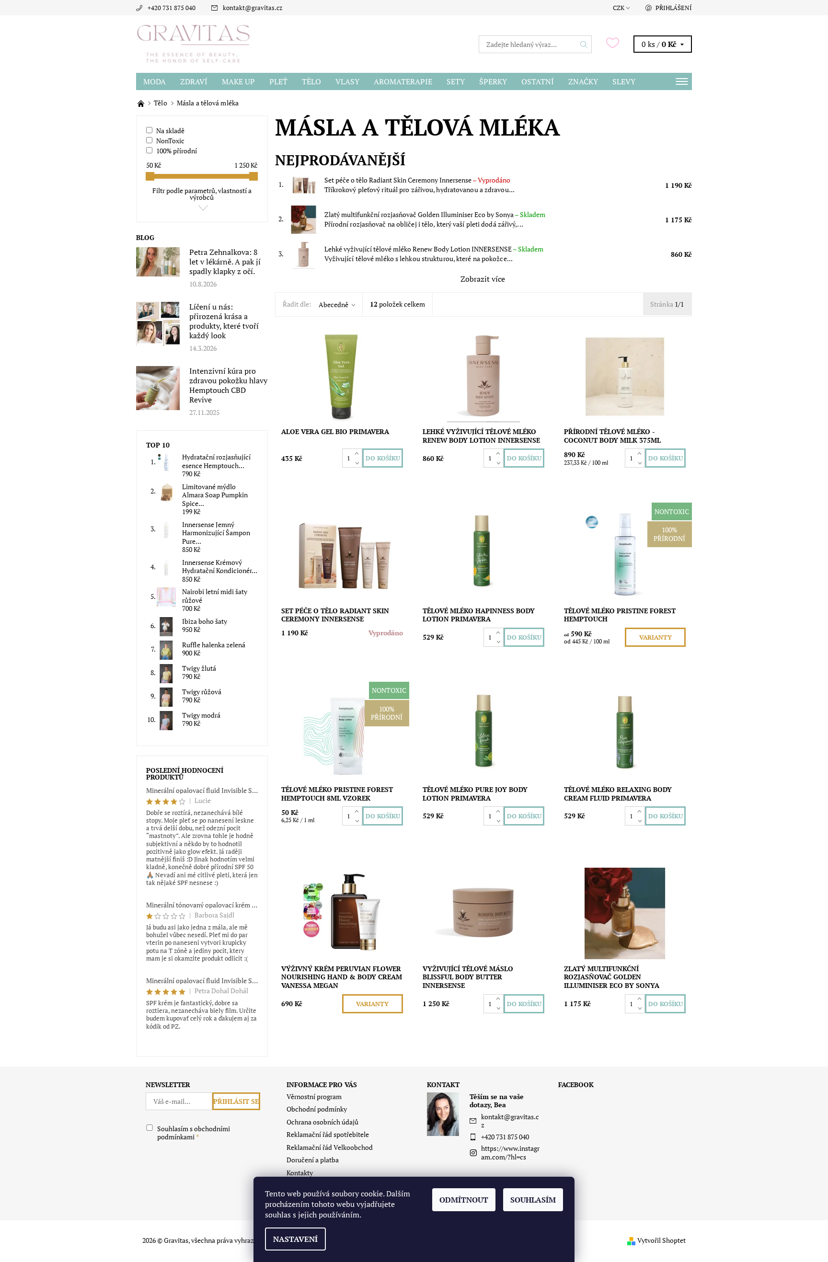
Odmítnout (463, 1199)
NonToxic (170, 140)
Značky (583, 81)
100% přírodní (176, 150)
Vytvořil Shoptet (661, 1240)
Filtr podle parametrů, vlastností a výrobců (202, 194)
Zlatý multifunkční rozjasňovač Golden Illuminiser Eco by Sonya (434, 214)
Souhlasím (533, 1199)
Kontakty (300, 1172)
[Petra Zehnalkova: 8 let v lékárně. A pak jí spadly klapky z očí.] (158, 260)
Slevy (623, 81)
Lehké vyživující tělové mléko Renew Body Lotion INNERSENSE (433, 248)
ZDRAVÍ (193, 81)
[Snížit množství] (358, 463)
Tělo (311, 81)
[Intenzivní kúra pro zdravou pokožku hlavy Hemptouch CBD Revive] (158, 387)
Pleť (278, 81)
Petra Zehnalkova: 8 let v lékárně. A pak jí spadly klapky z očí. (225, 261)
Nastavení (295, 1239)
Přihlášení (674, 7)
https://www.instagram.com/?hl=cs (510, 1152)
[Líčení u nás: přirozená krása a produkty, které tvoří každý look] (158, 323)
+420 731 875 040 (172, 7)
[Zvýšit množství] (358, 453)
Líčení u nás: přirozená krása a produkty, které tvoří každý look (224, 321)
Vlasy (347, 81)
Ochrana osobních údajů (322, 1121)
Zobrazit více (482, 279)
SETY (456, 81)
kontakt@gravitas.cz (252, 7)
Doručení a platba (313, 1159)
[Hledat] (584, 44)
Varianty (655, 637)
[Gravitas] (193, 43)
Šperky (493, 81)
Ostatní (537, 81)
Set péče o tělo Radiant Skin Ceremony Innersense (417, 179)
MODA (154, 81)
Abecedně (333, 304)
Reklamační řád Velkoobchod (330, 1147)
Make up (238, 81)
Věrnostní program (314, 1096)
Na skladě (170, 130)
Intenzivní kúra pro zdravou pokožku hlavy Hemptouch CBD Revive (228, 385)
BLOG (145, 237)
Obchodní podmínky (317, 1108)
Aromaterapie (403, 81)
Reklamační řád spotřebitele (328, 1134)
